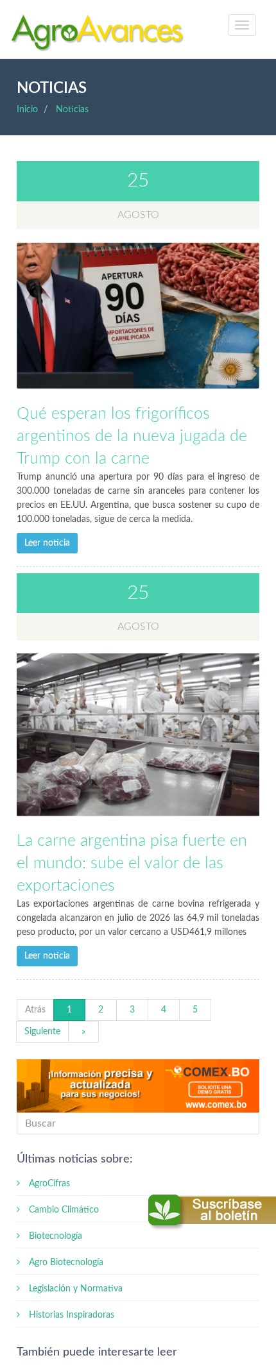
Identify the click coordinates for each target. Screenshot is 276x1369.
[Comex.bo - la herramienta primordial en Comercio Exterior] (138, 1086)
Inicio (27, 109)
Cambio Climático (62, 1209)
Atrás (35, 1009)
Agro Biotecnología (64, 1262)
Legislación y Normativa (74, 1288)
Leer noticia (47, 543)
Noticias (72, 109)
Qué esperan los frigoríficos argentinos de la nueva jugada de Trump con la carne (132, 436)
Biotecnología (54, 1236)
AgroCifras (48, 1183)
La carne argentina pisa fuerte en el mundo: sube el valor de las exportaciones (132, 863)
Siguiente (42, 1031)
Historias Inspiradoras (70, 1315)
